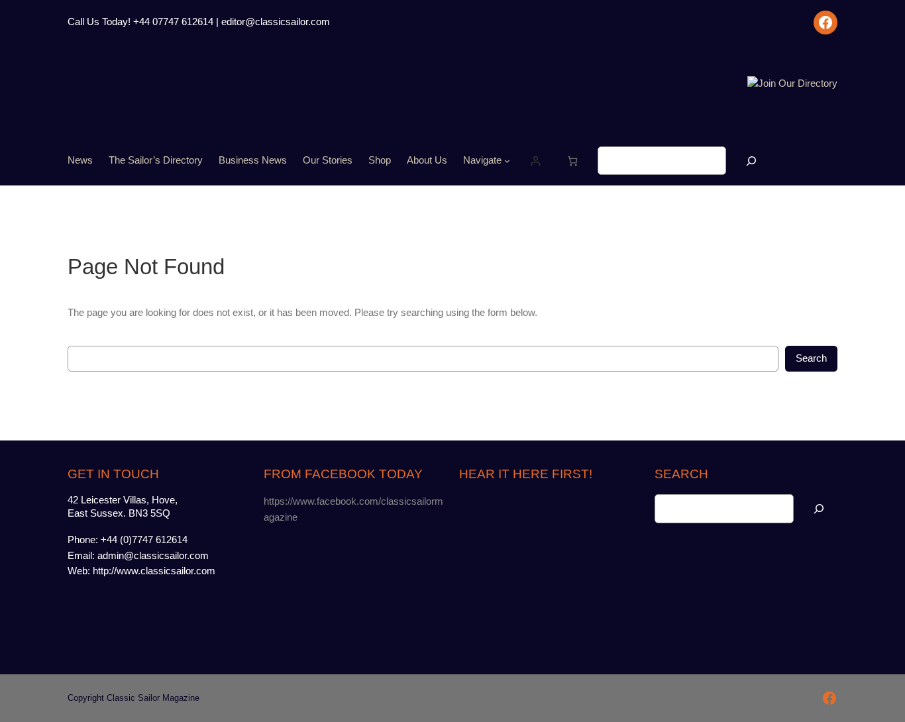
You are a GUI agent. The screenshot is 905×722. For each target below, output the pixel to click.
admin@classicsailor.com (153, 555)
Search (811, 358)
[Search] (751, 160)
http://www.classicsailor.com (154, 571)
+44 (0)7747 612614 (144, 540)
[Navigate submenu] (507, 161)
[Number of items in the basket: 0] (572, 160)
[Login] (535, 160)
